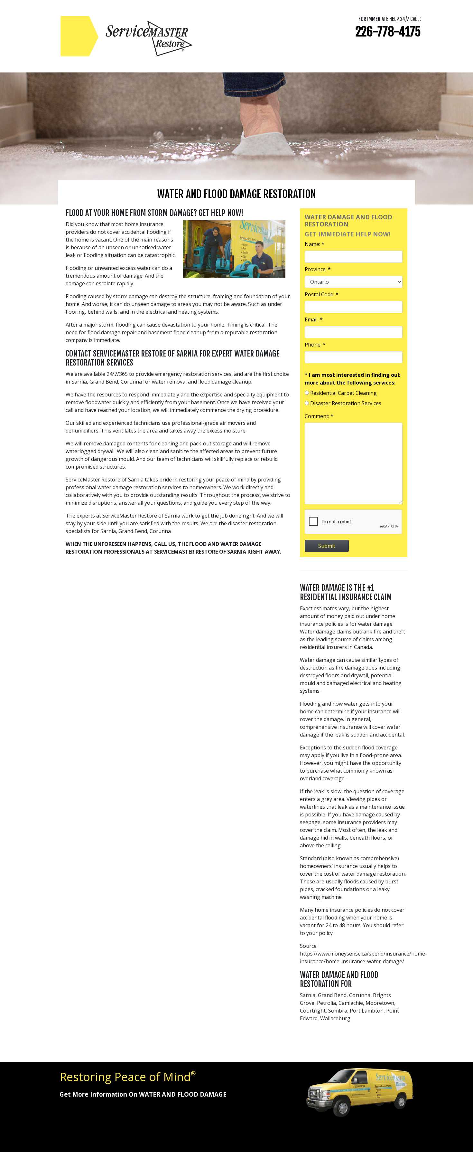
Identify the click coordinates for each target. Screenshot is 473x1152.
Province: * (318, 269)
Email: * (314, 319)
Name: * (314, 244)
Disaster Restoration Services (345, 403)
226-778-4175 (388, 31)
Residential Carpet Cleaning (343, 392)
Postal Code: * (322, 294)
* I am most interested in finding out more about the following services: (352, 378)
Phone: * (315, 344)
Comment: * (319, 416)
